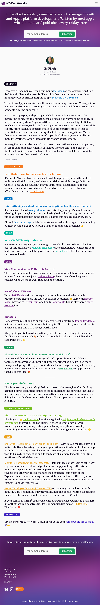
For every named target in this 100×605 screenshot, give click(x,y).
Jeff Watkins (19, 295)
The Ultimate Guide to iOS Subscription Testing (33, 415)
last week (58, 91)
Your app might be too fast (20, 383)
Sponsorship (10, 574)
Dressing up (31, 302)
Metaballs (10, 316)
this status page (22, 222)
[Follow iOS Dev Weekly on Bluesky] (6, 589)
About (7, 579)
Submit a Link (10, 577)
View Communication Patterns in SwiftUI (29, 269)
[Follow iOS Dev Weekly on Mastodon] (12, 589)
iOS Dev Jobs (81, 504)
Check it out (37, 191)
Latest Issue (9, 569)
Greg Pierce (66, 368)
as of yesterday (36, 210)
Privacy (7, 582)
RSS (20, 589)
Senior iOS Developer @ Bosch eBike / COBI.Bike (31, 444)
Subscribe (66, 34)
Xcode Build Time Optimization (23, 240)
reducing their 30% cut (65, 97)
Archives (8, 572)
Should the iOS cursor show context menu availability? (37, 354)
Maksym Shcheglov (43, 247)
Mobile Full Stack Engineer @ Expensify (26, 463)
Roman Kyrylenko (84, 321)
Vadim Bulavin (46, 276)
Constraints (58, 302)
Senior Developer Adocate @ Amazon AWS (28, 488)
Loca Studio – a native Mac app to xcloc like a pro (33, 174)
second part (61, 251)
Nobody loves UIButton (18, 291)
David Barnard (31, 419)
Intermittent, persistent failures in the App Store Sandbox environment (47, 206)
